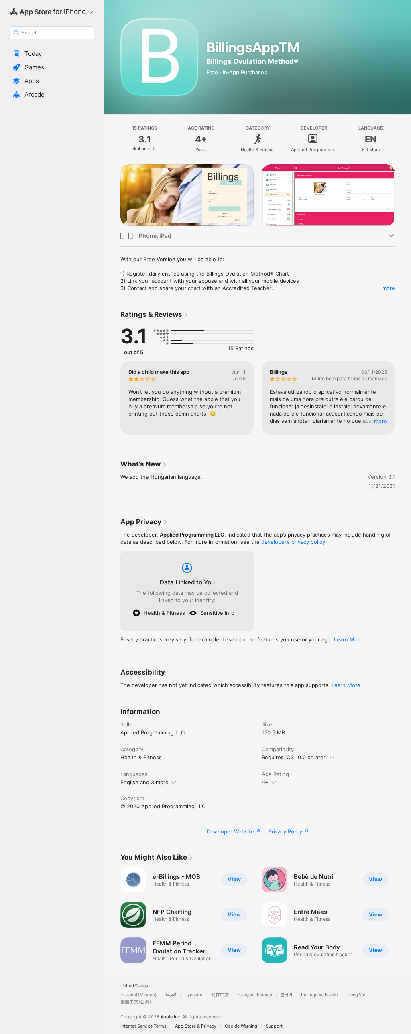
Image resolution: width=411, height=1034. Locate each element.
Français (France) (254, 995)
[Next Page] (403, 139)
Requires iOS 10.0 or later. (294, 757)
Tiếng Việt (356, 995)
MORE (380, 421)
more (388, 288)
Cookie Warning (241, 1026)
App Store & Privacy (195, 1026)
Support (274, 1026)
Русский (194, 995)
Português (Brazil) (319, 995)
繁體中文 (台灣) (135, 1002)
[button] (52, 54)
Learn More (348, 639)
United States (134, 986)
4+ (265, 782)
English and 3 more (144, 782)
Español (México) (138, 995)
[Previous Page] (112, 139)
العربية (170, 995)
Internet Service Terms (143, 1026)
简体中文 (220, 995)
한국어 (287, 995)
